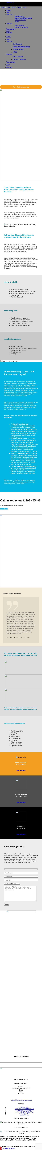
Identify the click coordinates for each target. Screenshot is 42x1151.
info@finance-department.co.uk (22, 1100)
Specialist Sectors (24, 1111)
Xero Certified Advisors (24, 1112)
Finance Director (24, 1110)
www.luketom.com (9, 1148)
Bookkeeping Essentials (24, 1109)
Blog (24, 1114)
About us (24, 1107)
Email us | (10, 2)
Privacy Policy (24, 1108)
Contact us (24, 1115)
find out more (21, 770)
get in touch (4, 509)
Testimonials (24, 1113)
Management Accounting (24, 1110)
